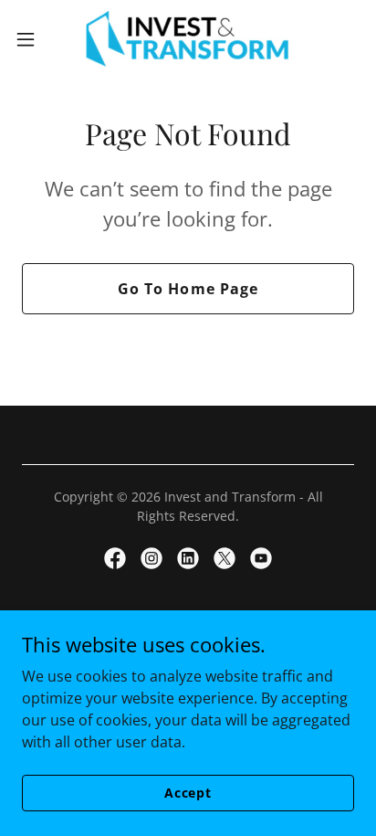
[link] (188, 39)
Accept (188, 792)
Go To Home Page (187, 289)
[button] (34, 39)
